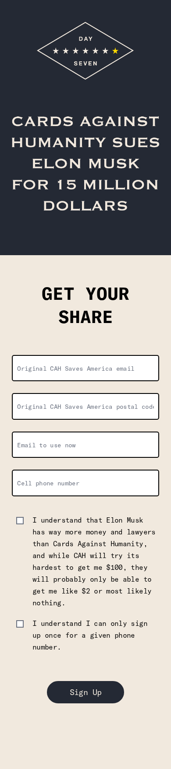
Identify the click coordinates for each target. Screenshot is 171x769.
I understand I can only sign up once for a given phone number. (89, 635)
